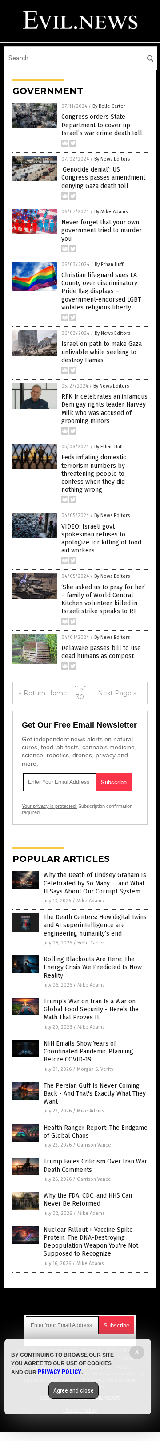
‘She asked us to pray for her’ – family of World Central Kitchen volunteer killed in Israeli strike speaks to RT (103, 599)
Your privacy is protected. (49, 806)
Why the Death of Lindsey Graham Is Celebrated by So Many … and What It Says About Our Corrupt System (95, 883)
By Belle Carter (108, 106)
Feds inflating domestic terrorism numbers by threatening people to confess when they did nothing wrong (93, 473)
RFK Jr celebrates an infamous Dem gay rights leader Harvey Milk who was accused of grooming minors (104, 409)
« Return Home (43, 693)
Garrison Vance (94, 1145)
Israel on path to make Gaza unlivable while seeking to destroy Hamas (101, 352)
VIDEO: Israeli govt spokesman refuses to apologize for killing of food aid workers (101, 539)
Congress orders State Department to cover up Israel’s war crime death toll (101, 125)
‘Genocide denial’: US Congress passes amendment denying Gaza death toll (103, 177)
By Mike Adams (111, 212)
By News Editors (112, 159)
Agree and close (73, 1390)
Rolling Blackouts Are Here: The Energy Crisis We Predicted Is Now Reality (93, 967)
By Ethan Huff (109, 264)
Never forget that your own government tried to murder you (101, 230)
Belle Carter (90, 943)
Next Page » (117, 693)
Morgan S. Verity (95, 1069)
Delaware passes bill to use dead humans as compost (101, 652)
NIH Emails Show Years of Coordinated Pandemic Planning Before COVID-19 (88, 1051)
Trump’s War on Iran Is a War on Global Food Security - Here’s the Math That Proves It (91, 1009)
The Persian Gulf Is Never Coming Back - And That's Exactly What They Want (95, 1093)
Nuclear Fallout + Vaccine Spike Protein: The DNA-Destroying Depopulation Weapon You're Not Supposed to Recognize (91, 1242)
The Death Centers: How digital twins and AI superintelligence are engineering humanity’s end (95, 925)
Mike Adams (90, 901)
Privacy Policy (59, 1371)
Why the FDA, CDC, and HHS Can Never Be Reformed (88, 1199)
